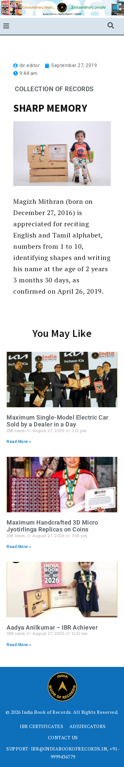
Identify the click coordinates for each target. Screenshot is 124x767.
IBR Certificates (41, 726)
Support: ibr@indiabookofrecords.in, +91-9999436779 (62, 753)
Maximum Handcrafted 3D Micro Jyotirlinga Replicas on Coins (52, 526)
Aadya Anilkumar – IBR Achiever (52, 627)
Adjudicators (87, 726)
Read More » (19, 441)
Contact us (63, 737)
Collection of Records (54, 89)
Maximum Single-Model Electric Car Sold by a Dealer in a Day (57, 421)
